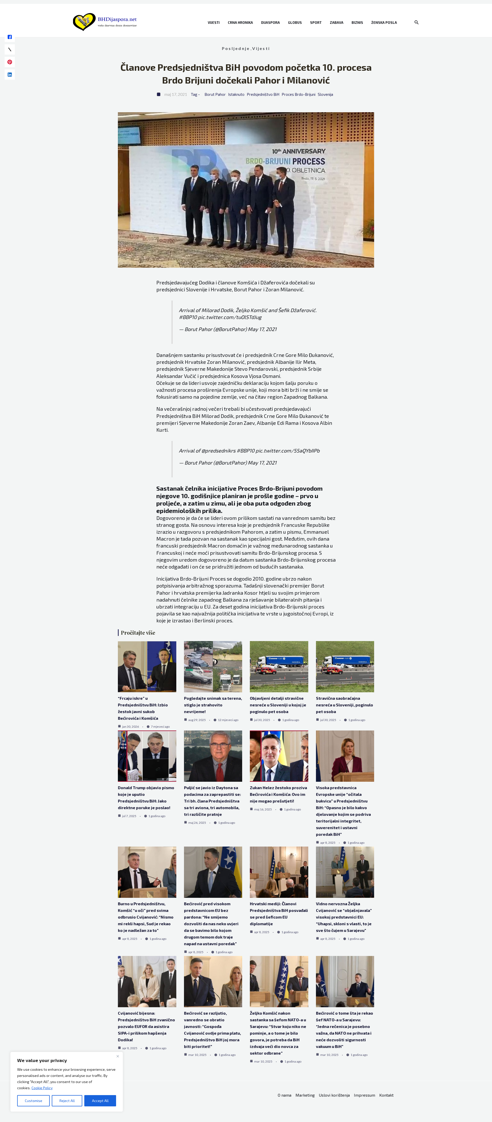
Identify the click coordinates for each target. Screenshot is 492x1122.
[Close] (118, 1056)
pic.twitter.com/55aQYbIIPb (287, 450)
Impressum (364, 1095)
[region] (66, 1082)
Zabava (336, 22)
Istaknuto (236, 94)
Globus (295, 22)
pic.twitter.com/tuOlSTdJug (229, 317)
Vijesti (214, 22)
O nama (284, 1095)
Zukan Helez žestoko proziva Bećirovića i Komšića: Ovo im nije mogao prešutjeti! (278, 794)
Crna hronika (240, 22)
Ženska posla (384, 22)
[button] (416, 22)
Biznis (357, 22)
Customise (33, 1100)
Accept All (100, 1100)
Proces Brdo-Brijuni (298, 94)
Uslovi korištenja (334, 1095)
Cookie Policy (42, 1088)
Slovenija (325, 94)
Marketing (305, 1095)
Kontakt (386, 1095)
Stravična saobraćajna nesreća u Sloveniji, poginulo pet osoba (344, 705)
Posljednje (236, 48)
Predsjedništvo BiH (263, 94)
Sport (316, 22)
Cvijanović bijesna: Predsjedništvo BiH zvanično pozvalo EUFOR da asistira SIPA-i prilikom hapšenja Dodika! (146, 1026)
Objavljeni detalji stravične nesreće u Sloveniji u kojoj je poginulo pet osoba (278, 705)
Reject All (67, 1100)
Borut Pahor (215, 94)
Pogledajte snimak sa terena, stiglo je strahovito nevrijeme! (213, 705)
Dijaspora (270, 22)
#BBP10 (188, 317)
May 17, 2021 (262, 329)
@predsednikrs (218, 450)
